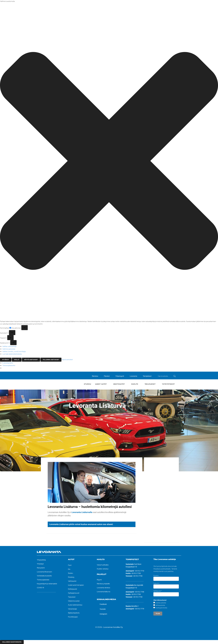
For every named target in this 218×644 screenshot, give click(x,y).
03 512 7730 (138, 576)
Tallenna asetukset (51, 359)
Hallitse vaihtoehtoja (9, 346)
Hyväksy (5, 359)
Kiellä (16, 359)
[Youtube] (46, 375)
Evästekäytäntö (7, 363)
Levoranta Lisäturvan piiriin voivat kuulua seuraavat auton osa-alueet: (81, 524)
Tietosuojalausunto (8, 365)
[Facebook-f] (42, 375)
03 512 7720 (136, 573)
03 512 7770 (139, 609)
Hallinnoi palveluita (8, 349)
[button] (109, 161)
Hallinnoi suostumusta (11, 642)
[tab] (91, 524)
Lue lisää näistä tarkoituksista (12, 354)
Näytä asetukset (31, 359)
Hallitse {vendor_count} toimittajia (14, 351)
